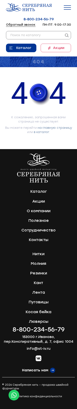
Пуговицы (39, 302)
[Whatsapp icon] (14, 395)
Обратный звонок (21, 25)
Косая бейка (38, 312)
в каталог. (42, 132)
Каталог (23, 48)
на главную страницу (55, 128)
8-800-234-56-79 (39, 19)
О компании (38, 211)
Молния (38, 263)
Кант (38, 282)
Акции (58, 48)
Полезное (38, 220)
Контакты (38, 239)
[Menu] (67, 7)
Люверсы (38, 321)
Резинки (38, 273)
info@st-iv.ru (38, 349)
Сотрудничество (38, 230)
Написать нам (35, 370)
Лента (38, 292)
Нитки (38, 254)
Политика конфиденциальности (38, 396)
